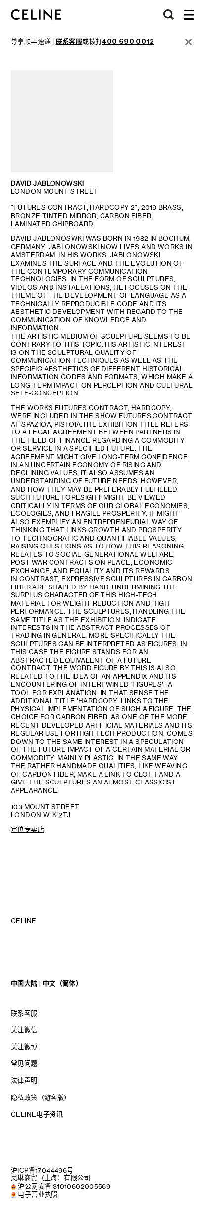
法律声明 (24, 1080)
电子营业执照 (37, 1194)
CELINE (23, 921)
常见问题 (24, 1063)
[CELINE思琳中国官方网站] (36, 14)
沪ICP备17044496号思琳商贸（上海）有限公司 (51, 1174)
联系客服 (24, 1013)
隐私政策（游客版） (41, 1097)
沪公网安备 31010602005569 (64, 1186)
